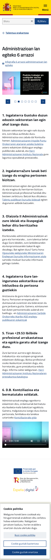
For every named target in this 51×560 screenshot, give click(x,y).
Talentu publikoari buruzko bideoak (21, 199)
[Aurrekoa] (8, 101)
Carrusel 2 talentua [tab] (22, 101)
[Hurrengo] (43, 101)
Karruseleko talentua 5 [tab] (29, 101)
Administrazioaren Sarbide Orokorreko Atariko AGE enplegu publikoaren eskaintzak (24, 317)
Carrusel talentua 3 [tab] (15, 101)
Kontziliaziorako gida (25, 417)
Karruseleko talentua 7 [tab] (36, 101)
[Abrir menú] (45, 7)
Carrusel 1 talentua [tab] (19, 101)
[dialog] (25, 531)
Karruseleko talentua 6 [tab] (32, 101)
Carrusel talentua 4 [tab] (25, 101)
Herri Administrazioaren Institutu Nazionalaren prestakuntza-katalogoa (24, 373)
